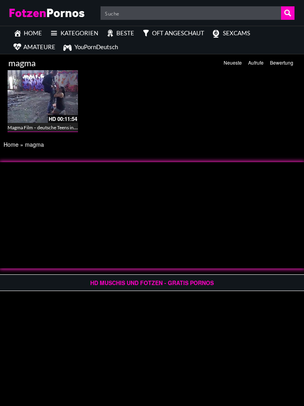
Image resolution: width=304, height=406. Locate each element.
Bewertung (281, 62)
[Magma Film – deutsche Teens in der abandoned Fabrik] (43, 96)
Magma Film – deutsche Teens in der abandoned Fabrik (64, 127)
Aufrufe (256, 62)
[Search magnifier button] (287, 13)
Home (11, 144)
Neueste (233, 62)
